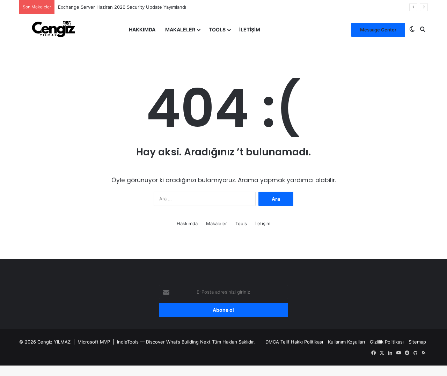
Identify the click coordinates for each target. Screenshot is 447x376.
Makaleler (180, 29)
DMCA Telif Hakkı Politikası (294, 342)
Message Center (378, 29)
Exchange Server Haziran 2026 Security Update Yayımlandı (122, 7)
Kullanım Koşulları (346, 342)
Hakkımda (142, 29)
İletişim (249, 29)
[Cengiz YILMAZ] (53, 29)
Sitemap (417, 342)
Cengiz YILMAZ (54, 342)
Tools (217, 29)
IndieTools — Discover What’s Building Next (164, 342)
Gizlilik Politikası (387, 342)
